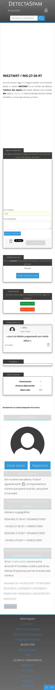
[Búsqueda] (27, 4)
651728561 (27, 670)
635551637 (28, 583)
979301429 (27, 686)
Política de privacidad (27, 629)
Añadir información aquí (28, 275)
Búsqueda (14, 10)
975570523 (27, 675)
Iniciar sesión (16, 465)
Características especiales (27, 634)
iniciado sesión (18, 561)
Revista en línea (28, 649)
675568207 (24, 588)
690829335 (27, 665)
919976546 (43, 583)
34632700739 (41, 593)
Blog (27, 655)
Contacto (27, 624)
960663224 (24, 593)
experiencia (18, 93)
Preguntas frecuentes (27, 639)
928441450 (10, 593)
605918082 (27, 681)
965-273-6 (10, 606)
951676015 (10, 588)
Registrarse (40, 465)
